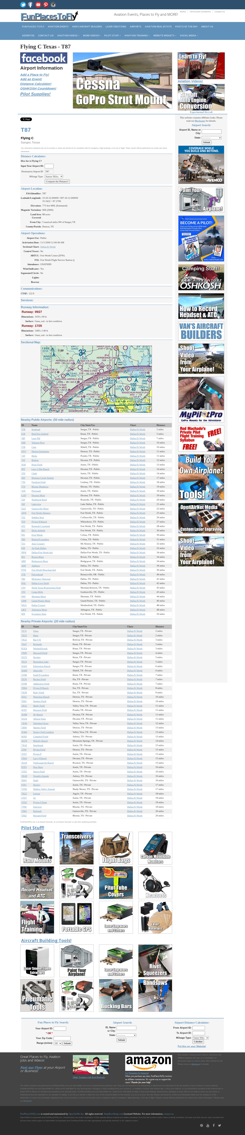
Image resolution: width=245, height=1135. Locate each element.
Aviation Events (58, 26)
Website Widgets (164, 35)
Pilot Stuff (111, 35)
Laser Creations (116, 26)
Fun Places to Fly (33, 26)
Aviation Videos (67, 35)
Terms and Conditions (200, 11)
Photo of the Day (186, 26)
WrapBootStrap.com (113, 1113)
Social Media (188, 35)
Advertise (28, 35)
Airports (135, 26)
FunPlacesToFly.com (30, 1113)
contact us (168, 1113)
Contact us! (46, 35)
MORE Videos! (91, 35)
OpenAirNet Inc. (76, 1113)
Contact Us (220, 11)
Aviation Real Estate (158, 26)
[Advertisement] (201, 622)
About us (207, 26)
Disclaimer (27, 1101)
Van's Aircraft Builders (87, 26)
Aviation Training (136, 35)
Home (183, 11)
